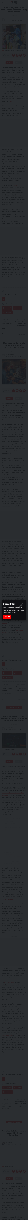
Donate (7, 616)
